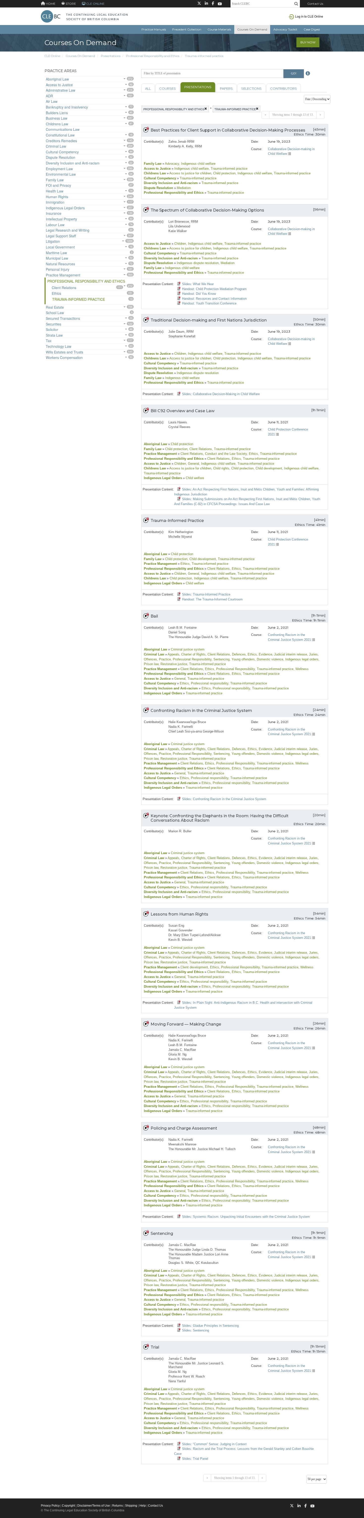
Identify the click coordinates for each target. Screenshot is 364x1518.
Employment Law (59, 168)
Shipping (131, 1505)
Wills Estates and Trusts (64, 352)
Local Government (60, 246)
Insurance (53, 213)
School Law (55, 312)
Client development (194, 967)
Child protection (181, 444)
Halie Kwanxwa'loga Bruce (187, 722)
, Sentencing (220, 659)
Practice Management (63, 274)
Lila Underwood (179, 226)
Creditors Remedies (61, 140)
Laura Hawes (177, 422)
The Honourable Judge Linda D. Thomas (197, 1249)
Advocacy (171, 163)
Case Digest (312, 29)
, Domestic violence (269, 659)
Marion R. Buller (179, 831)
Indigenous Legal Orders (65, 207)
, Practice (164, 659)
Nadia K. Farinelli (180, 727)
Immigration (55, 202)
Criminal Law (56, 146)
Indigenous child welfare (191, 168)
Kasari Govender (180, 930)
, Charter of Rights (192, 654)
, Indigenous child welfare (197, 163)
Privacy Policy (50, 1505)
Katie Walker (177, 231)
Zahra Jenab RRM (181, 141)
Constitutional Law (60, 135)
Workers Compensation (64, 357)
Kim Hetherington (180, 532)
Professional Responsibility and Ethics (152, 56)
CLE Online (52, 56)
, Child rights (220, 468)
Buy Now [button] (307, 42)
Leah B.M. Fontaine (182, 627)
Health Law (54, 191)
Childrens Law (57, 123)
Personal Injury (57, 269)
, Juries (312, 654)
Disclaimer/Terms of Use (93, 1505)
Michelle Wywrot (180, 537)
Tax (49, 340)
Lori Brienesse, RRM (183, 221)
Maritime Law (56, 252)
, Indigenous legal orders (300, 659)
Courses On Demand (252, 29)
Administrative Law (60, 90)
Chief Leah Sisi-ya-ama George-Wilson (196, 731)
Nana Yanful (177, 1381)
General (179, 678)
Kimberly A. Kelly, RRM (185, 146)
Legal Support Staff (61, 235)
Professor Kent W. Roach (186, 1376)
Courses (167, 88)
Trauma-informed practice (204, 56)
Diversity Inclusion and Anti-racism (73, 163)
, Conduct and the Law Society (225, 454)
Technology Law (58, 346)
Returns (117, 1505)
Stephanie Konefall (181, 336)
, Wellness (301, 669)
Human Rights (57, 196)
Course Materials (219, 29)
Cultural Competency (62, 151)
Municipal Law (57, 258)
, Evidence (264, 654)
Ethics (56, 293)
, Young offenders (242, 659)
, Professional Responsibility (191, 659)
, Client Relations (199, 449)
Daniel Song (177, 632)
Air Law (51, 101)
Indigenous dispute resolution (197, 263)
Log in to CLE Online (309, 16)
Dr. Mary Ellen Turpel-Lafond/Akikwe (194, 935)
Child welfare (194, 478)
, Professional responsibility (208, 683)
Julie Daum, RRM (181, 331)
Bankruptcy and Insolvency (67, 107)
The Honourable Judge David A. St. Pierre (198, 637)
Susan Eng (176, 925)
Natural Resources (60, 263)
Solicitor (52, 329)
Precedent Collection (186, 29)
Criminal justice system (187, 649)
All (148, 88)
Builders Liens (57, 112)
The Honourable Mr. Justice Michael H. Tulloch (201, 1149)
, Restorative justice (172, 664)
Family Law (55, 179)
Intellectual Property (61, 219)
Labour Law (55, 224)
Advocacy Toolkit (285, 29)
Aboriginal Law (57, 79)
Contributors (283, 88)
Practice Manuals (153, 29)
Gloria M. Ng (177, 1054)
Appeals (173, 654)
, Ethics (252, 454)
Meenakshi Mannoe (182, 1144)
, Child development (268, 468)
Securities (53, 324)
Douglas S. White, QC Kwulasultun (193, 1263)
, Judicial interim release (289, 654)
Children (179, 243)
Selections (251, 88)
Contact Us (315, 3)
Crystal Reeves (179, 427)
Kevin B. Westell (180, 940)
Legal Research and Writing (67, 230)
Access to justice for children (190, 173)
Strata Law (54, 335)
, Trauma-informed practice (228, 168)
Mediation (183, 188)
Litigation (53, 241)
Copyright (68, 1505)
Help (142, 1505)
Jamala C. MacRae (182, 1050)
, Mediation (226, 263)
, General (192, 463)
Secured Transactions (63, 318)
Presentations (110, 56)
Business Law (56, 118)
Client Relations (64, 287)
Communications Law (62, 129)
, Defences (238, 654)
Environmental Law (61, 174)
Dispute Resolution (60, 157)
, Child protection (223, 173)
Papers (226, 88)
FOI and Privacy (58, 185)
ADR (49, 95)
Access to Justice (59, 84)
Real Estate (55, 307)
